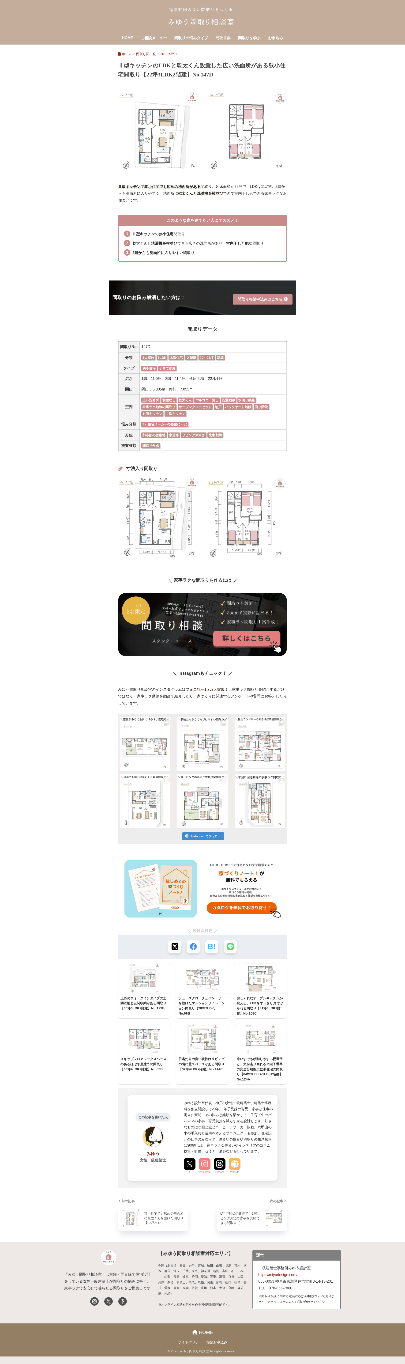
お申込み (275, 38)
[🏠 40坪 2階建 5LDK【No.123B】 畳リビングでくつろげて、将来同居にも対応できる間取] (202, 801)
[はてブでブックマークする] (211, 946)
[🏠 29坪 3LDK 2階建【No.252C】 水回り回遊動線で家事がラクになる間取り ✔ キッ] (260, 801)
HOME (127, 38)
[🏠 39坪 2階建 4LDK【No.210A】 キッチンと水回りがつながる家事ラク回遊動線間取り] (260, 744)
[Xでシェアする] (174, 946)
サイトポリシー (190, 1342)
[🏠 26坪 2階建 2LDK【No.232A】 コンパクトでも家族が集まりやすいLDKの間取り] (145, 801)
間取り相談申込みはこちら (260, 299)
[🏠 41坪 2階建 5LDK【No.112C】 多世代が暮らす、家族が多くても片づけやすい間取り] (145, 744)
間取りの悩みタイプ (191, 38)
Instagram (204, 1172)
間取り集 (223, 38)
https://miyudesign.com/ (277, 1275)
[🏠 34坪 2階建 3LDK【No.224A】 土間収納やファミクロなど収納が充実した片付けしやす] (202, 744)
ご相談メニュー (154, 38)
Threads (220, 1172)
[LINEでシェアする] (230, 946)
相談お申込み (216, 1342)
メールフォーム (278, 1301)
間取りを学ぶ (249, 38)
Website (234, 1172)
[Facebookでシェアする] (193, 946)
